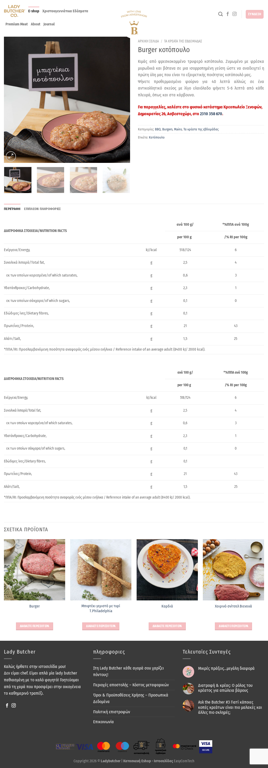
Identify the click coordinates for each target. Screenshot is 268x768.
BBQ (158, 129)
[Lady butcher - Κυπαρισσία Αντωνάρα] (134, 24)
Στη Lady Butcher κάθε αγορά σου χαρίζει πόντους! (128, 671)
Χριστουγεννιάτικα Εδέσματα (65, 11)
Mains (178, 129)
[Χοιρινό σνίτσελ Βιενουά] (233, 569)
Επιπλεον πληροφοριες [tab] (42, 209)
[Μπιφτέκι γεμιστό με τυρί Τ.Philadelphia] (100, 569)
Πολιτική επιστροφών (111, 711)
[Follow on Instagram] (234, 14)
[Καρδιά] (167, 569)
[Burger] (34, 569)
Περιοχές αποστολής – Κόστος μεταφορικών (131, 684)
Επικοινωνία (103, 721)
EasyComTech (184, 761)
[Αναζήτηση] (220, 14)
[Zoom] (11, 156)
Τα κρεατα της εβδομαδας (183, 41)
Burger (34, 606)
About (35, 24)
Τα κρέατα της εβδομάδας (201, 129)
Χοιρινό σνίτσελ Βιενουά (233, 606)
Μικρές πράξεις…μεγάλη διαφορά (226, 668)
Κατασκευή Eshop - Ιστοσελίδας (148, 761)
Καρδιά (167, 606)
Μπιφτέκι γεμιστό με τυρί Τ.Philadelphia (100, 608)
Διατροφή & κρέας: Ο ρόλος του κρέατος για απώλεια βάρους (225, 688)
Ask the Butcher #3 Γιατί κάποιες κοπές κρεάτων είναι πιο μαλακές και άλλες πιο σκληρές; (230, 707)
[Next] (109, 99)
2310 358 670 (211, 113)
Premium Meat (16, 24)
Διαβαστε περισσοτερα (34, 626)
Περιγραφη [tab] (12, 209)
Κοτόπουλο (157, 137)
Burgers (167, 129)
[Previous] (25, 99)
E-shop (33, 11)
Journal (49, 24)
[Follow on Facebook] (228, 14)
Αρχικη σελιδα (148, 41)
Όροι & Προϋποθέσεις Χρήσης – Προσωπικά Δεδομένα (130, 698)
